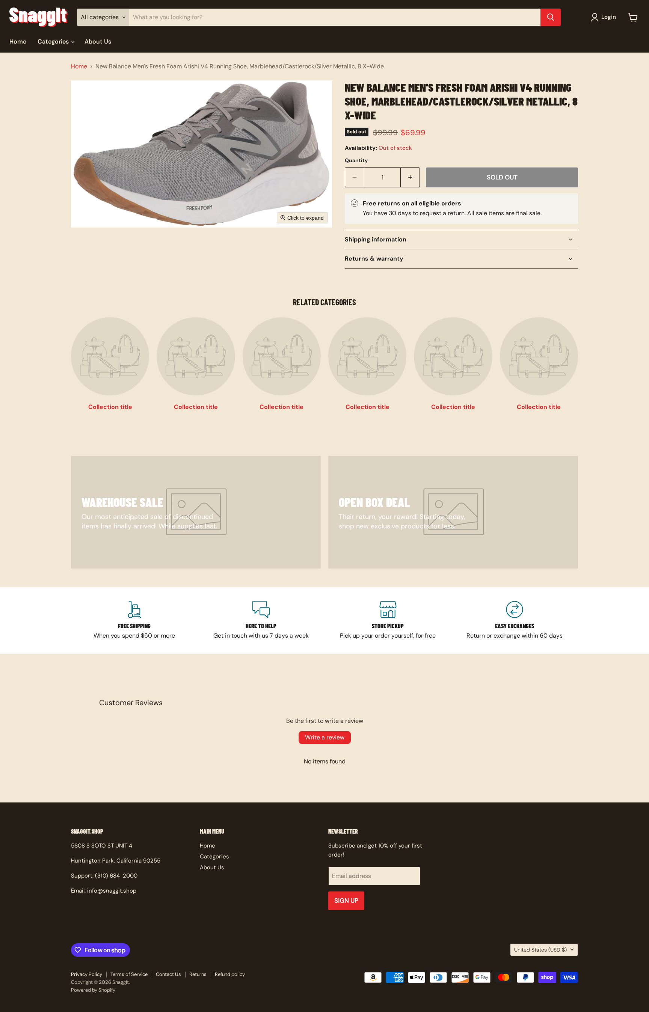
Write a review (324, 737)
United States (540, 949)
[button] (605, 17)
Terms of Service (129, 974)
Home (17, 41)
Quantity (356, 160)
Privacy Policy (86, 974)
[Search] (550, 17)
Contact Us (168, 974)
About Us (98, 41)
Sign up (346, 900)
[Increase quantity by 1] (410, 177)
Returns (198, 974)
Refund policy (230, 974)
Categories (54, 41)
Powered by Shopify (93, 990)
